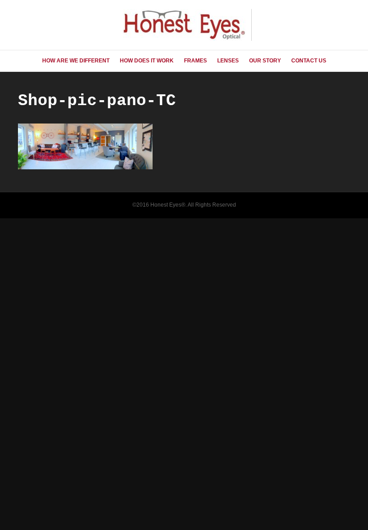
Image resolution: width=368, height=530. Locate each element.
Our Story (265, 60)
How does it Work (147, 60)
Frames (195, 60)
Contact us (308, 60)
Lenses (228, 60)
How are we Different (76, 60)
